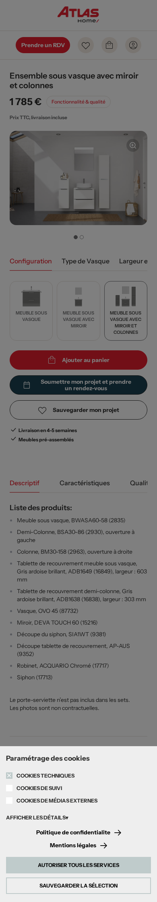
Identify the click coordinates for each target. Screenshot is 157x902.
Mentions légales (73, 845)
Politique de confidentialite (73, 832)
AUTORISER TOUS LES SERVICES (78, 865)
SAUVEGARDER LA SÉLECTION (78, 885)
